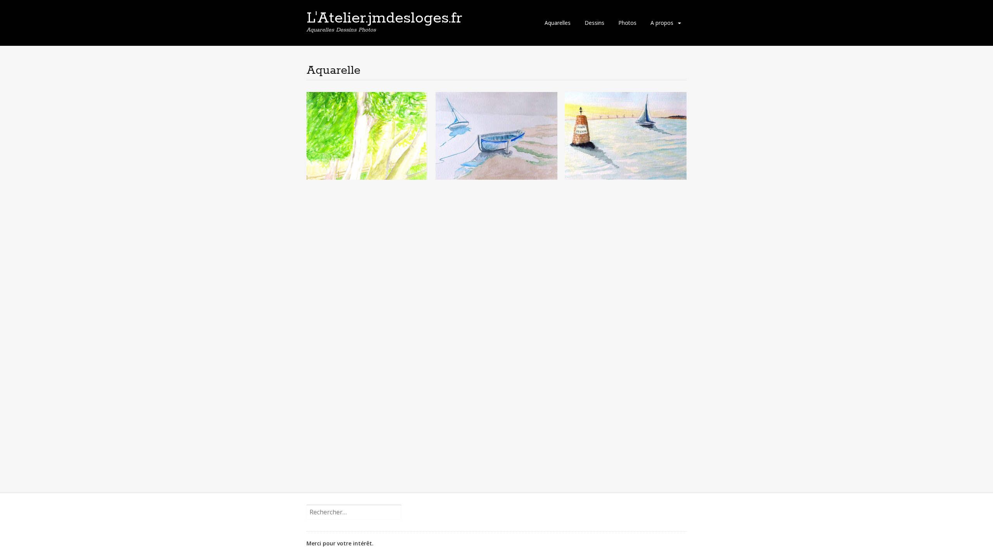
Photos (627, 22)
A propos (661, 22)
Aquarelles (558, 22)
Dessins (594, 22)
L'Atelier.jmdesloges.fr (384, 18)
